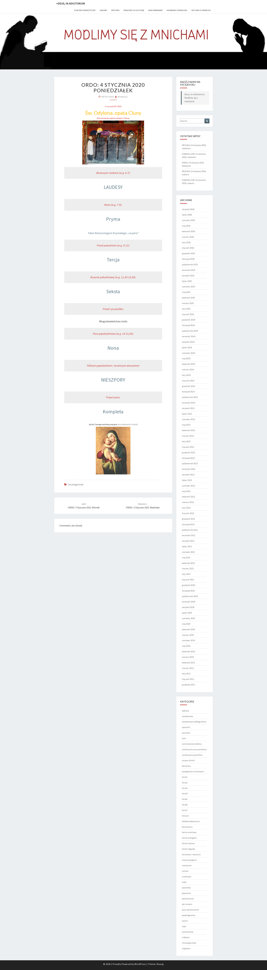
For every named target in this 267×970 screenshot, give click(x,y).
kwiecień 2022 (188, 496)
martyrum (187, 865)
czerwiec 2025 (188, 286)
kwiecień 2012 (188, 662)
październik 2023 (190, 397)
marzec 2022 (188, 502)
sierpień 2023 (188, 408)
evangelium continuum (193, 771)
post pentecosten (190, 909)
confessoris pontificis (192, 755)
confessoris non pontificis (194, 749)
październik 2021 (190, 529)
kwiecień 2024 (188, 364)
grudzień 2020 (188, 585)
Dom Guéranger (155, 10)
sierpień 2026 (188, 209)
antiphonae (187, 716)
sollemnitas (187, 931)
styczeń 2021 (188, 579)
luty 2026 (186, 242)
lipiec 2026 (187, 214)
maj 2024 (186, 358)
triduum (186, 937)
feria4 (184, 793)
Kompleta (113, 411)
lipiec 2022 (187, 480)
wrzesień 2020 (188, 601)
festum (185, 815)
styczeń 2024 (188, 380)
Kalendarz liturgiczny (177, 10)
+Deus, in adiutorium (70, 3)
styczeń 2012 (188, 679)
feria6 (184, 804)
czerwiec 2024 (188, 353)
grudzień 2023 (188, 386)
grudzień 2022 (188, 452)
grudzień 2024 (188, 319)
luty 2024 (186, 375)
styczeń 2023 (188, 447)
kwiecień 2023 (188, 430)
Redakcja (123, 96)
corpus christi (188, 760)
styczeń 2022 (188, 513)
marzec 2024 (188, 369)
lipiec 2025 (187, 281)
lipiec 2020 (187, 612)
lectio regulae (188, 848)
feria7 (184, 810)
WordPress (140, 964)
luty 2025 (186, 308)
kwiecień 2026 (188, 231)
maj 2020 (186, 623)
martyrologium (189, 860)
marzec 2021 (188, 568)
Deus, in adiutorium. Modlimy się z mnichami (194, 98)
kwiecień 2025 (188, 297)
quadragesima (188, 915)
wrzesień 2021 (188, 535)
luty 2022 (186, 507)
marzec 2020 (188, 635)
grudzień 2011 (188, 684)
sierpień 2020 (188, 607)
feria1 (184, 777)
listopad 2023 (188, 391)
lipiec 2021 (187, 546)
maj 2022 (186, 491)
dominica (186, 766)
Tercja (113, 260)
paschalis (186, 887)
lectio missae (188, 843)
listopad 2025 (188, 259)
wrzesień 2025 (188, 270)
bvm (184, 738)
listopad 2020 (188, 590)
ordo (184, 882)
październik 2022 (190, 463)
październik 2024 (190, 330)
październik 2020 (190, 596)
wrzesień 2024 (188, 336)
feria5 (184, 799)
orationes (186, 876)
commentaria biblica (192, 743)
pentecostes (188, 898)
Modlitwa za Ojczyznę (134, 10)
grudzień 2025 (188, 253)
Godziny (103, 10)
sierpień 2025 (188, 275)
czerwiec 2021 (188, 552)
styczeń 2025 (188, 314)
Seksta (113, 291)
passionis (186, 893)
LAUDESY (113, 187)
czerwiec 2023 (188, 419)
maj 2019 (186, 645)
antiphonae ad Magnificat (194, 721)
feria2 (184, 782)
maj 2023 (186, 424)
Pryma (113, 219)
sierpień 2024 (188, 341)
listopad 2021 (188, 524)
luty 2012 (186, 673)
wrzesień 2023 (188, 402)
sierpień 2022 (188, 474)
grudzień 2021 (188, 518)
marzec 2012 (188, 668)
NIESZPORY (113, 380)
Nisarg (160, 964)
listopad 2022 (188, 458)
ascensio (186, 732)
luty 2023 (186, 441)
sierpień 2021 (188, 540)
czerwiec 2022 (188, 485)
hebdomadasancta (191, 821)
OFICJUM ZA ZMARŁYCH (201, 10)
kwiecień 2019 (188, 651)
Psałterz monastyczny (85, 10)
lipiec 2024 (187, 347)
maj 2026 (186, 225)
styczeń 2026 (188, 247)
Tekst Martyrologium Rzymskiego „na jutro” (113, 233)
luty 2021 (186, 574)
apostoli (186, 727)
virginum (186, 948)
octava (185, 871)
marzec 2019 (188, 657)
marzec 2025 (188, 303)
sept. (184, 926)
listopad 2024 (188, 325)
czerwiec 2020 (188, 618)
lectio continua (189, 832)
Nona (113, 348)
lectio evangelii (189, 837)
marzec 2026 (188, 236)
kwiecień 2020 (188, 629)
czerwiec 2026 (188, 220)
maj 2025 (186, 292)
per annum (187, 904)
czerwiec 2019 (188, 640)
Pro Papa (115, 10)
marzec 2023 (188, 435)
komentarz (187, 826)
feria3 (184, 788)
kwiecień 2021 (188, 563)
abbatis (185, 710)
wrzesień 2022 (188, 469)
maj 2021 (186, 557)
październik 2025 (190, 264)
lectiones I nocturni (191, 854)
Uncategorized (75, 484)
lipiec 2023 (187, 413)
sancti (185, 920)
